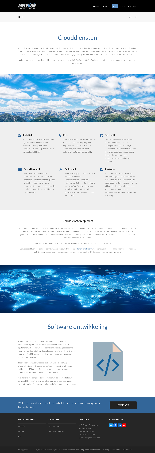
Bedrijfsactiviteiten (56, 431)
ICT (19, 436)
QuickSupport (115, 450)
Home (130, 17)
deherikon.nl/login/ (84, 249)
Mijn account (127, 450)
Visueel (21, 431)
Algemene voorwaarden (90, 450)
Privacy (105, 450)
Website (21, 426)
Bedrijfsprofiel (54, 426)
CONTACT (123, 405)
